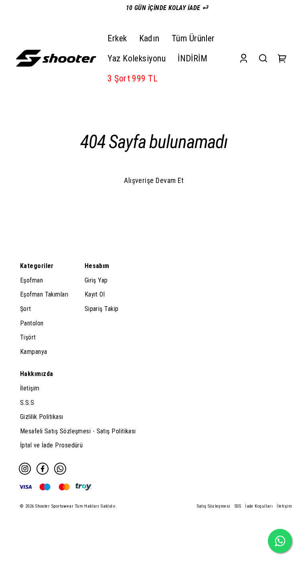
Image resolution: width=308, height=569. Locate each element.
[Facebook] (42, 469)
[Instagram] (25, 469)
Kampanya (33, 352)
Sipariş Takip (102, 309)
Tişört (28, 337)
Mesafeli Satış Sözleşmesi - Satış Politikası (78, 431)
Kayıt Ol (95, 294)
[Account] (243, 58)
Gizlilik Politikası (41, 417)
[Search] (263, 58)
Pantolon (32, 323)
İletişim (30, 388)
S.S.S (27, 402)
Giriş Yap (96, 280)
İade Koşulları (259, 506)
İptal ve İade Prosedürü (51, 445)
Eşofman (31, 280)
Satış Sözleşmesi (214, 506)
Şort (25, 309)
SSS (238, 506)
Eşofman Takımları (44, 294)
